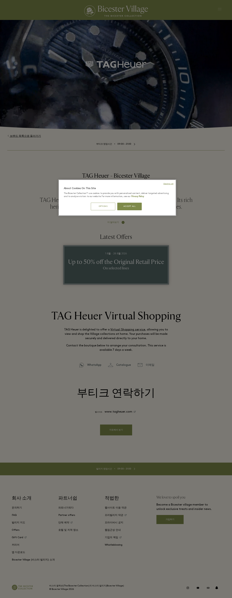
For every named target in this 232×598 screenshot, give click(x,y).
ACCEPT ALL (129, 206)
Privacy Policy (137, 196)
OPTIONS (103, 206)
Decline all (168, 184)
